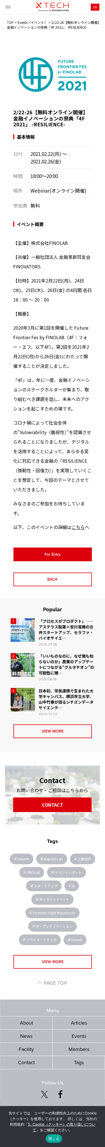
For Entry (52, 554)
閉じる (54, 1138)
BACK (52, 579)
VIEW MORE (53, 731)
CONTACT (52, 804)
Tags (79, 1062)
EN (95, 7)
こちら (78, 527)
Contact (26, 1062)
